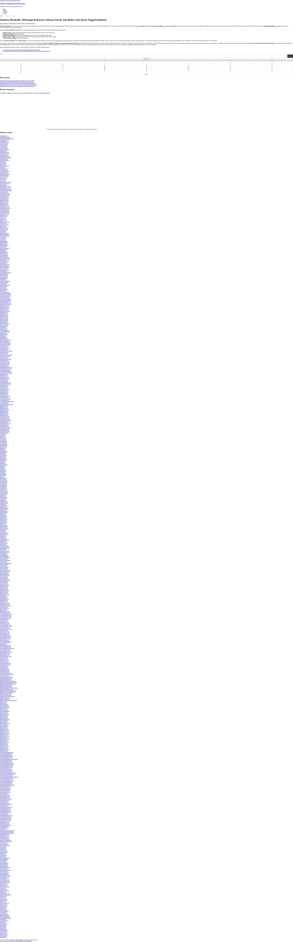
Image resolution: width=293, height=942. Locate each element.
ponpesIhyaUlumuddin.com (6, 752)
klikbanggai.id (3, 244)
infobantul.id (3, 251)
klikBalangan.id (4, 241)
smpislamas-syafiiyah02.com (7, 830)
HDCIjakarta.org (4, 710)
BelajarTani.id (3, 849)
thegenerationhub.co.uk (5, 652)
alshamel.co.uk (3, 884)
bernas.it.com (3, 178)
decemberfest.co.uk (4, 893)
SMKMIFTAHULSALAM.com (8, 681)
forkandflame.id (4, 930)
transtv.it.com (3, 219)
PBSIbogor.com (4, 407)
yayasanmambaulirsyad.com (7, 401)
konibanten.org (3, 497)
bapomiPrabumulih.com (6, 818)
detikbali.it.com (3, 204)
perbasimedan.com (4, 418)
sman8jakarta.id (4, 274)
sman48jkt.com (3, 337)
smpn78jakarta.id (4, 555)
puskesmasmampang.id (5, 293)
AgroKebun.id (3, 862)
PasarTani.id (3, 856)
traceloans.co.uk (4, 630)
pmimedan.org (3, 538)
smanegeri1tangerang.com (6, 355)
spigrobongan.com (4, 330)
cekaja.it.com (3, 185)
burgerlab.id (3, 927)
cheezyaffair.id (3, 931)
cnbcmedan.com (4, 144)
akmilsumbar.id (3, 445)
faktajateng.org (3, 519)
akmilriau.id (3, 448)
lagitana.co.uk (3, 896)
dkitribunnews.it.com (5, 187)
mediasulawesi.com (4, 156)
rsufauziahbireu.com (5, 370)
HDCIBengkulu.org (5, 707)
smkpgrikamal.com (4, 671)
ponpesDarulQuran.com (6, 771)
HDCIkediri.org (4, 725)
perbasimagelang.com (5, 423)
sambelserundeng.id (5, 915)
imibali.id (2, 467)
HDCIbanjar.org (4, 720)
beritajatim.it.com (4, 175)
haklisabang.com (4, 589)
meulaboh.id (3, 231)
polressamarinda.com (5, 382)
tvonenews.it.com (4, 224)
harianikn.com (3, 150)
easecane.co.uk (3, 878)
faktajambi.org (3, 516)
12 (104, 66)
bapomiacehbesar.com (5, 788)
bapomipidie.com (4, 793)
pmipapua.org (3, 536)
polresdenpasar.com (4, 378)
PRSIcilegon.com (4, 731)
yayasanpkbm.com (4, 400)
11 (62, 66)
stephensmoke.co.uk (5, 612)
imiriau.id (2, 477)
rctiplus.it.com (3, 223)
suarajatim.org (3, 486)
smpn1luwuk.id (3, 577)
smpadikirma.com (4, 827)
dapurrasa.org (3, 908)
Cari (1, 53)
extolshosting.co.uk (4, 879)
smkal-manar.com (4, 667)
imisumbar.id (3, 474)
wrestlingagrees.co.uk (5, 636)
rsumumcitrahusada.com (6, 371)
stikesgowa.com (4, 324)
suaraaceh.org (3, 479)
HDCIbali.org (3, 703)
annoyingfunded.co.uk (5, 618)
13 (146, 66)
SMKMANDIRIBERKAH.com (8, 683)
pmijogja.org (3, 541)
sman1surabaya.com (5, 345)
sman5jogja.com (4, 353)
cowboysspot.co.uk (4, 627)
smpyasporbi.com (4, 844)
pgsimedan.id (3, 440)
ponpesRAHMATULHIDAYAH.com (9, 777)
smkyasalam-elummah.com (6, 674)
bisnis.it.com (3, 179)
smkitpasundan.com (5, 670)
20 (146, 68)
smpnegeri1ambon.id (5, 557)
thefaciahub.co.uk (4, 662)
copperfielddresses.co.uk (6, 626)
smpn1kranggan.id (4, 574)
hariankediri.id (3, 263)
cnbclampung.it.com (5, 194)
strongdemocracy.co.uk (5, 605)
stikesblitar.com (3, 314)
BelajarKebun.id (4, 864)
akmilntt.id (2, 449)
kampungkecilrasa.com (5, 918)
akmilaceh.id (3, 456)
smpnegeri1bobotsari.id (5, 563)
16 (272, 66)
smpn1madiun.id (4, 578)
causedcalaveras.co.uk (5, 875)
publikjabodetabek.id (5, 137)
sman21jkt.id (3, 290)
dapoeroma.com (4, 914)
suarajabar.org (3, 485)
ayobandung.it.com (4, 171)
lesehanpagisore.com (5, 916)
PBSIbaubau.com (4, 414)
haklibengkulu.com (4, 594)
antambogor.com (4, 394)
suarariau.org (3, 489)
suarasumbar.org (4, 492)
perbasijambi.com (4, 425)
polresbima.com (4, 388)
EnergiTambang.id (4, 873)
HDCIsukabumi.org (5, 719)
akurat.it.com (3, 163)
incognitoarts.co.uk (4, 881)
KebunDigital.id (4, 859)
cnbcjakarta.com (4, 148)
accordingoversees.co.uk (6, 616)
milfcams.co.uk (3, 885)
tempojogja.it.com (4, 212)
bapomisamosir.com (5, 803)
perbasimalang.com (4, 429)
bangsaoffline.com (4, 142)
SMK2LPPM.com (4, 699)
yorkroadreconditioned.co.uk (7, 648)
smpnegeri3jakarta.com (5, 840)
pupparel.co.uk (3, 904)
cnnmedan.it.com (4, 227)
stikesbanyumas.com (5, 311)
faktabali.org (3, 514)
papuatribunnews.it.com (6, 190)
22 (230, 68)
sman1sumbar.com (4, 341)
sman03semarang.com (5, 340)
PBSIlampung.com (4, 409)
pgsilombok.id (3, 441)
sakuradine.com (4, 923)
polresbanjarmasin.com (5, 383)
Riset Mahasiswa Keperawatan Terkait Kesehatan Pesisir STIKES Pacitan (18, 83)
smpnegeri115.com (4, 836)
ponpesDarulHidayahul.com (7, 763)
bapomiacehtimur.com (5, 789)
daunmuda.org (3, 933)
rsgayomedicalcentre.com (6, 372)
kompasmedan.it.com (5, 208)
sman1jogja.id (3, 283)
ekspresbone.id (3, 253)
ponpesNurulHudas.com (6, 757)
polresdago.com (4, 375)
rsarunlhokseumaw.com (5, 368)
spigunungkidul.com (5, 331)
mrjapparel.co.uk (4, 659)
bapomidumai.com (4, 822)
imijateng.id (3, 463)
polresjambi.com (4, 381)
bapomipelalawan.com (5, 821)
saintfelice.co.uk (4, 657)
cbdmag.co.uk (3, 901)
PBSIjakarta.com (4, 405)
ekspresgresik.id (4, 256)
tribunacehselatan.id (5, 235)
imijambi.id (2, 468)
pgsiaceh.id (2, 434)
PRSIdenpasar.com (4, 730)
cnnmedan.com (3, 145)
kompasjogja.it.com (4, 207)
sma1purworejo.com (5, 356)
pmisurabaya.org (4, 545)
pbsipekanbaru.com (4, 416)
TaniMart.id (3, 853)
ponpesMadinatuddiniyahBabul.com (8, 759)
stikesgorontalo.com (5, 323)
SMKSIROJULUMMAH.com (7, 692)
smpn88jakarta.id (4, 556)
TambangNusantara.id (5, 870)
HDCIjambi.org (4, 712)
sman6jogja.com (4, 346)
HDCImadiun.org (4, 726)
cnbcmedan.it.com (4, 197)
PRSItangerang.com (5, 733)
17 (21, 68)
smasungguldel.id (4, 282)
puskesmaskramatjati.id (5, 298)
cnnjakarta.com (3, 146)
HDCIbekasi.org (4, 716)
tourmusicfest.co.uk (4, 604)
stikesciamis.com (4, 319)
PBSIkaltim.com (4, 411)
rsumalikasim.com (4, 366)
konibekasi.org (3, 494)
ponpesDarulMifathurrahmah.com (8, 773)
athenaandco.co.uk (4, 903)
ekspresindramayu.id (5, 259)
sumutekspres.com (4, 153)
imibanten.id (3, 466)
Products (5, 11)
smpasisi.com (3, 829)
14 (188, 66)
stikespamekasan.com (5, 301)
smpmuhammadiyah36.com (6, 833)
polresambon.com (4, 386)
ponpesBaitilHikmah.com (6, 762)
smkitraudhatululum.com (6, 679)
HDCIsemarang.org (5, 723)
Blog (4, 9)
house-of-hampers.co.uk (6, 641)
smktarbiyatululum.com (5, 673)
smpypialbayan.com (5, 845)
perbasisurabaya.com (5, 419)
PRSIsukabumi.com (5, 749)
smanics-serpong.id (4, 270)
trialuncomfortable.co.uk (6, 614)
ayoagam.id (3, 237)
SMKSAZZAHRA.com (6, 693)
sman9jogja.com (4, 349)
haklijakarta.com (4, 586)
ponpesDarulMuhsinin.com (6, 756)
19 (104, 68)
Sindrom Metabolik (269, 26)
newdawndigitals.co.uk (5, 656)
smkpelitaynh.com (4, 675)
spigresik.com (3, 327)
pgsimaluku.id (3, 442)
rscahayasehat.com (4, 364)
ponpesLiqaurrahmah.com (6, 767)
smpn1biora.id (3, 562)
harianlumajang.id (4, 266)
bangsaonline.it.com (5, 174)
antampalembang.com (5, 396)
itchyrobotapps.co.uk (5, 882)
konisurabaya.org (4, 508)
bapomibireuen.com (5, 790)
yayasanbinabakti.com (5, 663)
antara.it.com (3, 164)
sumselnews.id (3, 135)
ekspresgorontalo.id (4, 257)
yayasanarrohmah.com (5, 398)
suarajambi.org (3, 483)
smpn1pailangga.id (4, 585)
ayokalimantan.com (4, 140)
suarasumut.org (3, 490)
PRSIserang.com (4, 734)
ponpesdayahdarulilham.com (7, 781)
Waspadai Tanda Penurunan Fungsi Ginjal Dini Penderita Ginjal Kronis (17, 86)
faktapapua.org (3, 525)
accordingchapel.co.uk (5, 615)
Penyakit (33, 23)
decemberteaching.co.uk (6, 629)
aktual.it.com (3, 161)
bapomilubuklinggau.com (6, 815)
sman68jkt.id (3, 279)
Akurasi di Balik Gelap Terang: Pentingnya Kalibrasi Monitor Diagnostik (21, 49)
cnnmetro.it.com (4, 229)
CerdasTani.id (3, 851)
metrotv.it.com (3, 216)
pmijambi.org (3, 531)
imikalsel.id (2, 471)
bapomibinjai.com (4, 805)
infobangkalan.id (4, 245)
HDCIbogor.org (4, 715)
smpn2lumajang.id (4, 551)
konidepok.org (3, 507)
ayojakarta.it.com (4, 170)
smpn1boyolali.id (4, 564)
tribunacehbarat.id (4, 233)
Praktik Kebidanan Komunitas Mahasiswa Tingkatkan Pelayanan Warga (17, 80)
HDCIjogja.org (3, 708)
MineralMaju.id (3, 871)
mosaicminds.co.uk (4, 886)
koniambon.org (3, 505)
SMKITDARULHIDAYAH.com (8, 690)
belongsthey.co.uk (4, 619)
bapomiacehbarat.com (5, 786)
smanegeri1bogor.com (5, 344)
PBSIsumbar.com (4, 412)
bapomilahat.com (4, 814)
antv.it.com (2, 167)
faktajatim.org (3, 520)
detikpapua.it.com (4, 203)
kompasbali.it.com (4, 205)
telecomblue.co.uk (4, 640)
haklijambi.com (3, 597)
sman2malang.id (4, 289)
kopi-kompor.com (4, 911)
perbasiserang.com (4, 426)
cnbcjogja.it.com (4, 192)
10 (21, 66)
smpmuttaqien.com (4, 834)
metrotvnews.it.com (4, 222)
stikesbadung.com (4, 307)
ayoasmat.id (3, 240)
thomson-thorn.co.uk (5, 634)
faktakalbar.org (3, 522)
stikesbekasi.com (4, 312)
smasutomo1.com (4, 352)
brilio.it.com (3, 181)
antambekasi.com (4, 393)
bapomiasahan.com (4, 796)
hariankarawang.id (4, 261)
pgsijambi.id (3, 435)
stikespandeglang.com (5, 303)
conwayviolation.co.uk (5, 625)
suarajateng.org (3, 488)
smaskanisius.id (3, 277)
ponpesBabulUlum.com (5, 768)
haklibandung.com (4, 599)
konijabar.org (3, 499)
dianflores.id (3, 335)
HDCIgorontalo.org (5, 711)
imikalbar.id (3, 470)
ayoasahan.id (3, 238)
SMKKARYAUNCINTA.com (7, 696)
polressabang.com (4, 377)
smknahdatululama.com (5, 678)
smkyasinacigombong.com (6, 677)
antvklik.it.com (3, 168)
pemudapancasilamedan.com (7, 138)
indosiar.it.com (3, 220)
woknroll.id (3, 922)
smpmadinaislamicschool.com (7, 831)
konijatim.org (3, 500)
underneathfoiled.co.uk (5, 637)
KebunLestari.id (4, 852)
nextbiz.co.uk (3, 889)
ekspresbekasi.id (4, 252)
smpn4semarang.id (4, 548)
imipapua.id (3, 472)
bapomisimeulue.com (5, 794)
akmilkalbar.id (3, 451)
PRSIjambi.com (4, 740)
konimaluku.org (4, 501)
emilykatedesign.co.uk (5, 645)
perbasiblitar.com (4, 422)
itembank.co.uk (3, 899)
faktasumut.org (3, 527)
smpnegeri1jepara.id (5, 570)
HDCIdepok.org (4, 718)
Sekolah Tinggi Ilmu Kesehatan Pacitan (12, 3)
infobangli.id (3, 246)
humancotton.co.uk (4, 655)
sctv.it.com (2, 218)
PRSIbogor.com (4, 744)
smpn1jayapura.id (4, 567)
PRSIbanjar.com (4, 751)
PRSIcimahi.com (4, 745)
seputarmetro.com (4, 160)
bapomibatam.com (4, 823)
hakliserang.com (4, 593)
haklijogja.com (3, 596)
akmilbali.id (3, 453)
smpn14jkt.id (3, 549)
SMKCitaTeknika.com (5, 694)
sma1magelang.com (5, 348)
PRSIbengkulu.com (4, 736)
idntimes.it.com (3, 215)
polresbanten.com (4, 379)
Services (5, 10)
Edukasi (23, 23)
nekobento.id (3, 919)
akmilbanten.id (3, 455)
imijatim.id (2, 462)
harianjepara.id (3, 260)
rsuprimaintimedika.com (6, 367)
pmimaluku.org (3, 534)
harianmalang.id (4, 268)
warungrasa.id (3, 912)
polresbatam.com (4, 385)
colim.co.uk (3, 888)
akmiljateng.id (3, 459)
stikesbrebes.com (4, 316)
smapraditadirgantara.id (5, 272)
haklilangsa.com (4, 588)
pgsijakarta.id (3, 438)
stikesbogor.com (4, 315)
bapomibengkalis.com (5, 819)
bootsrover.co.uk (4, 620)
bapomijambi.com (4, 826)
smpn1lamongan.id (4, 575)
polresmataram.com (4, 389)
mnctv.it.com (3, 226)
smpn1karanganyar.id (5, 571)
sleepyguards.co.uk (4, 611)
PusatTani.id (3, 848)
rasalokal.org (3, 907)
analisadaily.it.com (4, 166)
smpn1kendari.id (4, 572)
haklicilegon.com (4, 592)
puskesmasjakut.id (4, 292)
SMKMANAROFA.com (6, 686)
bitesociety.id (3, 926)
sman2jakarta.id (4, 278)
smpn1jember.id (4, 568)
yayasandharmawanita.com (6, 404)
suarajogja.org (3, 482)
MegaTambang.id (4, 874)
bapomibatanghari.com (5, 825)
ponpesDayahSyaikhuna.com (7, 774)
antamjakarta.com (4, 392)
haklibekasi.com (4, 600)
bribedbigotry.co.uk (4, 877)
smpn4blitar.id (3, 553)
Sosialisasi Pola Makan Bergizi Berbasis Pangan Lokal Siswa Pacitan (16, 82)
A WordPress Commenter (6, 93)
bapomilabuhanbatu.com (6, 799)
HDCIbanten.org (4, 705)
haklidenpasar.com (4, 590)
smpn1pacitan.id (4, 582)
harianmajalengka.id (5, 267)
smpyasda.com (3, 842)
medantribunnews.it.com (6, 189)
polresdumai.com (4, 390)
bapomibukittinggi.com (5, 811)
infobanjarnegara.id (4, 248)
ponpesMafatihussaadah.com (7, 764)
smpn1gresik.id (3, 566)
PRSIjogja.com (3, 737)
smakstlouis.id (3, 271)
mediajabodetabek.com (5, 157)
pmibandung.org (4, 542)
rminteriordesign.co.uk (5, 894)
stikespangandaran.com (5, 304)
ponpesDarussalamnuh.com (6, 778)
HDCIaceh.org (3, 701)
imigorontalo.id (3, 464)
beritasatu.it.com (4, 177)
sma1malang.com (4, 357)
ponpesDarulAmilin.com (6, 782)
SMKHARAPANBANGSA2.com (8, 700)
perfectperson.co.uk (4, 603)
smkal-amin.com (4, 666)
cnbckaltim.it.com (4, 196)
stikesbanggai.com (4, 308)
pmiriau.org (3, 537)
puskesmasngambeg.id (5, 300)
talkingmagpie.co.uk (5, 653)
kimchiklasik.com (4, 921)
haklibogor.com (3, 601)
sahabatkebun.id (4, 866)
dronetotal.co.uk (4, 607)
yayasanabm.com (4, 403)
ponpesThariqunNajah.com (6, 770)
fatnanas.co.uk (3, 644)
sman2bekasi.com (4, 360)
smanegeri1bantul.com (5, 342)
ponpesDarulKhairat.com (6, 755)
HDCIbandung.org (4, 714)
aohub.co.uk (3, 892)
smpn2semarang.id (4, 546)
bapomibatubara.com (5, 797)
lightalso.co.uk (3, 609)
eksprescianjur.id (4, 255)
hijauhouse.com (4, 934)
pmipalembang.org (4, 540)
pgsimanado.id (3, 444)
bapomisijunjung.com (5, 810)
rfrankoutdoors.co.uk (5, 649)
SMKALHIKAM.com (5, 697)
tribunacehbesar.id (4, 234)
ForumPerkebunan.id (5, 867)
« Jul (146, 74)
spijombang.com (4, 334)
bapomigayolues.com (5, 792)
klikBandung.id (3, 242)
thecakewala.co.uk (4, 633)
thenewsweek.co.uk (5, 631)
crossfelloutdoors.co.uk (5, 646)
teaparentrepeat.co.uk (5, 651)
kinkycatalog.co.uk (4, 660)
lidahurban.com (3, 905)
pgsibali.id (2, 437)
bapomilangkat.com (4, 800)
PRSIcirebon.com (4, 747)
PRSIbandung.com (4, 741)
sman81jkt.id (3, 287)
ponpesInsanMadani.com (6, 760)
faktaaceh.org (3, 515)
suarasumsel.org (4, 493)
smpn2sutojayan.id (4, 552)
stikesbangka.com (4, 309)
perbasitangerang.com (5, 427)
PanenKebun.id (3, 868)
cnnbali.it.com (3, 230)
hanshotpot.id (3, 925)
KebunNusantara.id (4, 857)
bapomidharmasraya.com (6, 807)
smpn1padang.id (4, 583)
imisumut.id (3, 475)
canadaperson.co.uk (5, 623)
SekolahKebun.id (4, 863)
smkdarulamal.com (4, 668)
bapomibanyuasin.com (5, 812)
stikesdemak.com (4, 320)
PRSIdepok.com (4, 748)
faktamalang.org (4, 512)
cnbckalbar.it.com (4, 198)
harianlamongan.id (4, 264)
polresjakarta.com (4, 374)
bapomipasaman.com (5, 808)
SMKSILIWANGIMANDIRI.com (8, 682)
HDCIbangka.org (4, 704)
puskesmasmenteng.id (5, 296)
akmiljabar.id (3, 457)
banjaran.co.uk (3, 900)
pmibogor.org (3, 544)
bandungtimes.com (4, 152)
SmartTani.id (3, 847)
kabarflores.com (4, 159)
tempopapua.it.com (4, 214)
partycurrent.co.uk (4, 608)
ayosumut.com (3, 141)
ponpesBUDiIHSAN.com (6, 779)
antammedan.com (4, 397)
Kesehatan (27, 23)
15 (230, 66)
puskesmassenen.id (4, 297)
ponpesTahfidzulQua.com (6, 775)
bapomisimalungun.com (6, 804)
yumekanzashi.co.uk (5, 642)
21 (188, 68)
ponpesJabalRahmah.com (6, 753)
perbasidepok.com (4, 430)
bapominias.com (4, 801)
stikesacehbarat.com (5, 305)
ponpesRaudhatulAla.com (6, 766)
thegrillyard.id (3, 929)
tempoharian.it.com (4, 209)
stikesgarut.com (3, 322)
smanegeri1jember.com (5, 359)
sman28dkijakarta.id (5, 285)
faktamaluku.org (4, 526)
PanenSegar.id (3, 855)
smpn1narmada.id (4, 581)
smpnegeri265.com (4, 838)
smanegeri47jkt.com (5, 361)
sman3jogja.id (3, 286)
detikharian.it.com (4, 200)
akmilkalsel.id (3, 452)
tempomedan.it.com (4, 211)
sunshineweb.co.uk (4, 890)
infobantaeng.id (3, 249)
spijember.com (3, 333)
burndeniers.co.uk (4, 622)
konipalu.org (3, 504)
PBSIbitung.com (4, 415)
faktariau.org (3, 523)
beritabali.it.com (4, 172)
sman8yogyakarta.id (5, 281)
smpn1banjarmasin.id (5, 560)
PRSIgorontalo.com (5, 738)
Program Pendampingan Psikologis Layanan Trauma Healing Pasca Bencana (18, 84)
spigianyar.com (3, 329)
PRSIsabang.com (4, 729)
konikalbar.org (3, 509)
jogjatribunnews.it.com (5, 186)
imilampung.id (3, 478)
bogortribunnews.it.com (5, 182)
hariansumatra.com (4, 149)
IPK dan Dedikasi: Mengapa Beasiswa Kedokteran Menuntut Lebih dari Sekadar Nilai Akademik (27, 51)
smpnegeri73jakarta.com (6, 841)
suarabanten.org (4, 481)
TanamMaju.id (3, 860)
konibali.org (3, 496)
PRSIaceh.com (3, 727)
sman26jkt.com (3, 338)
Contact (5, 13)
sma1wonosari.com (4, 363)
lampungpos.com (4, 155)
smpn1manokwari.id (5, 579)
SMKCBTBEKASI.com (6, 685)
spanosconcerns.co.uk (5, 638)
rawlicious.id (3, 937)
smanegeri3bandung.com (6, 351)
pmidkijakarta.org (4, 529)
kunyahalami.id (3, 936)
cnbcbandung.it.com (5, 193)
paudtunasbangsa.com (5, 664)
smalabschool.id (4, 275)
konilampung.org (4, 503)
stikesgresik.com (4, 326)
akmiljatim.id (3, 460)
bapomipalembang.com (5, 816)
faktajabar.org (3, 518)
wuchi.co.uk (3, 897)
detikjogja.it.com (4, 201)
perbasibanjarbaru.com (5, 420)
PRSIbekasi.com (4, 742)
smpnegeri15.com (4, 837)
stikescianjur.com (4, 318)
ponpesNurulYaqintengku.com (7, 785)
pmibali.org (2, 530)
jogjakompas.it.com (4, 183)
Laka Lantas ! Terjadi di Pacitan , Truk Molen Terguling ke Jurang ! (34, 93)
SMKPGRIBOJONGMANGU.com (9, 688)
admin (1, 23)
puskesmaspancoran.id (5, 294)
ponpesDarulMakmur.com (6, 784)
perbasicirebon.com (4, 431)
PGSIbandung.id (4, 433)
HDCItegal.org (3, 722)
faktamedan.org (3, 511)
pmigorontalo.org (4, 533)
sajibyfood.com (3, 910)
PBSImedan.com (4, 408)
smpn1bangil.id (3, 559)
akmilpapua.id (3, 446)
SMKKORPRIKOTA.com (6, 689)
